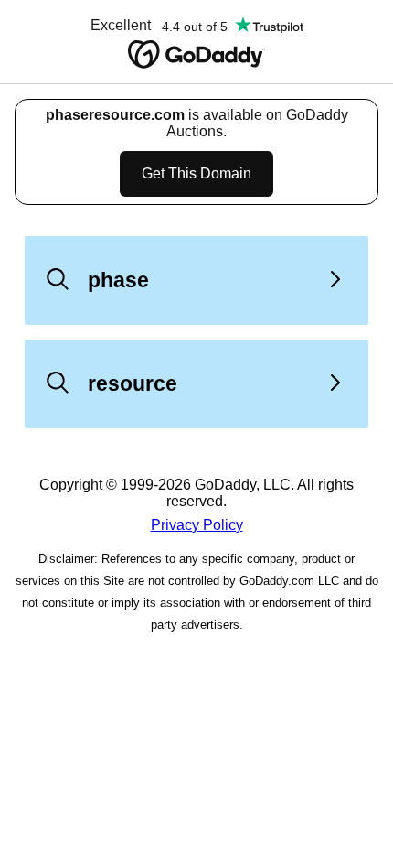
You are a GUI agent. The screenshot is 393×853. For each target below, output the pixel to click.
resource (132, 383)
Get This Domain (196, 173)
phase (118, 280)
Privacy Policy (197, 525)
